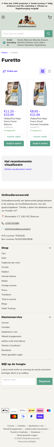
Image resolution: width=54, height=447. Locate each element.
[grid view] (42, 71)
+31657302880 (12, 223)
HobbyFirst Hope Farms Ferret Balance (12, 121)
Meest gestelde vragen (12, 354)
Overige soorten (9, 285)
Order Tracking (8, 308)
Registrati (44, 381)
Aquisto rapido (14, 136)
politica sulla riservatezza (13, 341)
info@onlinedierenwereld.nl (17, 229)
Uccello (5, 267)
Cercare (5, 322)
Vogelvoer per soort (11, 262)
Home (5, 52)
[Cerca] (48, 33)
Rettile (5, 281)
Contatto (6, 327)
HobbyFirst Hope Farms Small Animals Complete (39, 121)
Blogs (4, 303)
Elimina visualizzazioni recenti (18, 169)
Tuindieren (6, 294)
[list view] (49, 71)
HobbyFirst (8, 127)
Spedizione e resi (9, 331)
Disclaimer (6, 350)
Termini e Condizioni (11, 345)
